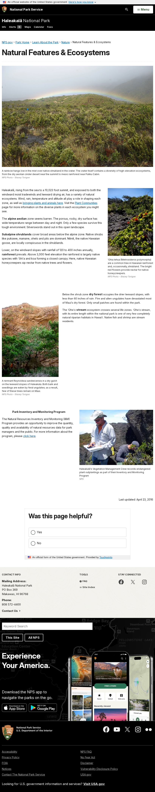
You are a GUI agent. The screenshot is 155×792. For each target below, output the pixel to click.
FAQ (84, 581)
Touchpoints (105, 557)
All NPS (34, 637)
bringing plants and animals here (43, 203)
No (39, 543)
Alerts (14, 27)
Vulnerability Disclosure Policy (99, 768)
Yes (39, 532)
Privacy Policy (10, 757)
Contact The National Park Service (23, 774)
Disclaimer (87, 763)
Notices (6, 768)
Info (4, 27)
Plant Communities (86, 203)
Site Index (88, 587)
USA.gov (86, 774)
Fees (50, 27)
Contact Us (10, 611)
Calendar (39, 27)
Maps (28, 27)
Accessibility (9, 751)
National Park (26, 20)
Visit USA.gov (94, 784)
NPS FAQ (86, 751)
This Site (12, 637)
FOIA (5, 763)
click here (29, 436)
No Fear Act (88, 757)
